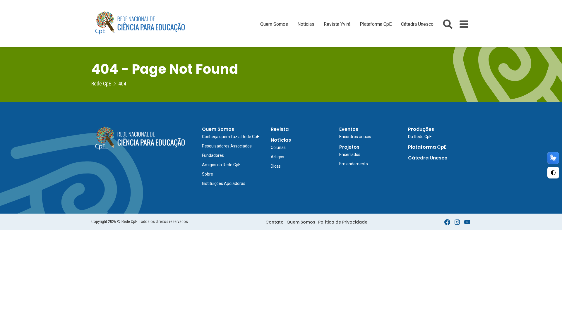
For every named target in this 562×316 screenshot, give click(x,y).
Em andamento (353, 164)
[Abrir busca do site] (448, 24)
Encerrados (349, 154)
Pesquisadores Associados (227, 146)
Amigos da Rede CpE (221, 164)
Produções (421, 129)
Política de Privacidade (342, 222)
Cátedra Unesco (417, 24)
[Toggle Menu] (464, 24)
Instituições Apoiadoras (223, 183)
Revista (280, 129)
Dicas (276, 166)
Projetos (349, 147)
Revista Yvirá (337, 24)
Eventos (348, 129)
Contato (274, 222)
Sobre (207, 174)
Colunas (278, 147)
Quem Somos (274, 24)
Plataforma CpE (376, 24)
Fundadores (213, 155)
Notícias (305, 24)
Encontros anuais (355, 136)
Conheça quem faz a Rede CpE (230, 136)
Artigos (277, 156)
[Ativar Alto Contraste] (553, 172)
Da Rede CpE (420, 136)
